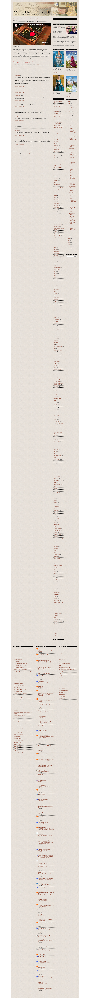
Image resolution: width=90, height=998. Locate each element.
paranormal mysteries (58, 484)
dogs (55, 275)
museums (55, 451)
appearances (56, 178)
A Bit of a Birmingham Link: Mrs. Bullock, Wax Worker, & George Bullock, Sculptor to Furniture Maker (46, 694)
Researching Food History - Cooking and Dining (46, 893)
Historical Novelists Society (19, 697)
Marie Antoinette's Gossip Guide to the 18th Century (45, 833)
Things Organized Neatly (63, 690)
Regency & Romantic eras (59, 518)
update (55, 590)
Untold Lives (40, 982)
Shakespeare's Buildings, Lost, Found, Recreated (72, 140)
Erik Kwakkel (41, 774)
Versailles (56, 598)
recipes (55, 516)
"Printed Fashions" (57, 131)
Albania (55, 157)
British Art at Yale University (19, 655)
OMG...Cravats (62, 665)
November (71, 109)
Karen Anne (17, 89)
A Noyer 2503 (40, 851)
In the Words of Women (42, 811)
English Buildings (41, 770)
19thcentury (56, 145)
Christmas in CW (57, 235)
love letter (56, 417)
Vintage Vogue (16, 759)
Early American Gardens (43, 753)
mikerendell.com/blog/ (42, 847)
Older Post (49, 151)
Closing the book (41, 932)
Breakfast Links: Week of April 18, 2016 (72, 145)
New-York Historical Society (43, 866)
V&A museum (56, 592)
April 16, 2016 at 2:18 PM (19, 127)
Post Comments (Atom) (27, 153)
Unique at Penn (41, 976)
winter (55, 617)
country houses (57, 251)
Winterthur (56, 619)
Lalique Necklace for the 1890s (72, 183)
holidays (55, 365)
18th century (56, 141)
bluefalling (17, 116)
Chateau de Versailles (18, 659)
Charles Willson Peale (58, 224)
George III (56, 329)
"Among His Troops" (58, 104)
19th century (56, 143)
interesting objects (27, 65)
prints (55, 508)
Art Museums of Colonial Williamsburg (58, 188)
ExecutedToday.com (42, 780)
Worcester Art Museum (58, 621)
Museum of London (57, 446)
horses (55, 367)
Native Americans (57, 461)
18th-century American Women (44, 654)
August (70, 115)
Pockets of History (17, 736)
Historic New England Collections (20, 693)
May (70, 121)
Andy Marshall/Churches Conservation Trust (67, 651)
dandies (55, 263)
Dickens (55, 273)
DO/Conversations (41, 741)
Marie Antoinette (57, 421)
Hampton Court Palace (58, 346)
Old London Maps (17, 730)
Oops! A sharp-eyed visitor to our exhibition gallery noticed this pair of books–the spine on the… (45, 806)
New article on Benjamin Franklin (43, 766)
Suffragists (56, 556)
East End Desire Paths (41, 911)
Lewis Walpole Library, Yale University (21, 706)
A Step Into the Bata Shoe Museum (45, 667)
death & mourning (57, 267)
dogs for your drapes (41, 967)
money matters (56, 437)
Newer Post (15, 151)
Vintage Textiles (17, 757)
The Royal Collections (18, 750)
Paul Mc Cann (17, 95)
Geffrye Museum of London (19, 685)
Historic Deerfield (57, 353)
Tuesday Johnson (62, 694)
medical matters (57, 426)
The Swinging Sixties (63, 686)
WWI (55, 633)
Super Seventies (62, 675)
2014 (69, 240)
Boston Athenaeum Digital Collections (21, 653)
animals (55, 176)
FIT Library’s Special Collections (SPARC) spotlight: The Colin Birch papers (45, 843)
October (70, 111)
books (55, 201)
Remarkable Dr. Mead (72, 193)
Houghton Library (57, 369)
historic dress (56, 355)
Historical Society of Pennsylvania (58, 360)
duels (55, 287)
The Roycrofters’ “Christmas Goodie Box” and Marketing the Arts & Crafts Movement (46, 868)
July (70, 117)
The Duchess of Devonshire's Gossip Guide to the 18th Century (45, 936)
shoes (55, 542)
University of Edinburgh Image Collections (22, 752)
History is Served (41, 794)
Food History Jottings (42, 790)
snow (55, 550)
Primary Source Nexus (42, 883)
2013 (69, 242)
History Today (16, 701)
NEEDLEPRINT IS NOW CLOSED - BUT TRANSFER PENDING (45, 862)
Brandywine (56, 205)
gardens (55, 325)
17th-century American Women (44, 649)
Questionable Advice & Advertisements (66, 669)
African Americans (57, 155)
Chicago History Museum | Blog (44, 721)
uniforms (55, 588)
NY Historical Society (58, 476)
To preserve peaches (41, 731)
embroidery (56, 299)
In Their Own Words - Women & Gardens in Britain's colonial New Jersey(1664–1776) (45, 755)
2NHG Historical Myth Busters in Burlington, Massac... (72, 202)
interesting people (57, 379)
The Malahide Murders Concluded (44, 962)
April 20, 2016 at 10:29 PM (19, 144)
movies (55, 439)
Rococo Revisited (62, 671)
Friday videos (19, 65)
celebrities (56, 218)
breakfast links (56, 207)
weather (55, 607)
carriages (55, 211)
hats (54, 348)
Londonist (16, 710)
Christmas (56, 233)
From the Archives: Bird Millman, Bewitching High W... (72, 188)
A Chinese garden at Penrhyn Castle (44, 973)
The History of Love (42, 945)
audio (55, 191)
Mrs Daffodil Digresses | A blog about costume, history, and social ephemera (45, 855)
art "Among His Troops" (58, 184)
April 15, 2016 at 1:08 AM (19, 86)
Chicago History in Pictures (64, 653)
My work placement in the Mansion (44, 682)
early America (56, 289)
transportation (56, 575)
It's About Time (41, 816)
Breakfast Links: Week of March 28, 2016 (72, 224)
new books (56, 467)
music (55, 453)
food (55, 314)
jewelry (55, 388)
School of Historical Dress (18, 740)
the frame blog (41, 939)
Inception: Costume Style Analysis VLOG (45, 726)
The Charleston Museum (63, 677)
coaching (55, 240)
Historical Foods (17, 695)
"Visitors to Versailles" (58, 137)
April (70, 124)
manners (55, 419)
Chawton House (17, 661)
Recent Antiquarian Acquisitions (44, 887)
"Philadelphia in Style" (58, 127)
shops (55, 544)
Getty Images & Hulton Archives (20, 689)
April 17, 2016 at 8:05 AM (19, 135)
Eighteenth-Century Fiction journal (45, 765)
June (70, 119)
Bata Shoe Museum (17, 651)
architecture (56, 180)
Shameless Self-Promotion (59, 538)
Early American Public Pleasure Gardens (46, 759)
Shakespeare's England (42, 899)
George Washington (57, 334)
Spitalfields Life (41, 910)
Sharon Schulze (18, 138)
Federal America (57, 307)
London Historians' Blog (43, 822)
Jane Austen (56, 386)
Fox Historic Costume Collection (58, 316)
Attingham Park (41, 681)
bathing (55, 195)
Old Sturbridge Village (58, 480)
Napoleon (56, 457)
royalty (55, 526)
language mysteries (57, 398)
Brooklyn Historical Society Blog (44, 704)
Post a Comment (16, 149)
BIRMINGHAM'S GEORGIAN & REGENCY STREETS (44, 691)
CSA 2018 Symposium (58, 255)
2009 (69, 251)
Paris (55, 486)
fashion (55, 303)
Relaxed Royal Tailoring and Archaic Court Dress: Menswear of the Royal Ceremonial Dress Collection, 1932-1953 (46, 749)
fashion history (57, 305)
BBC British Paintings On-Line (20, 648)
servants (55, 532)
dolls (55, 277)
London (55, 409)
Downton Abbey (57, 279)
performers (56, 490)
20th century (56, 147)
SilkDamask (40, 904)
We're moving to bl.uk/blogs (42, 983)
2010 (69, 248)
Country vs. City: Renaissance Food (20, 669)
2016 (69, 105)
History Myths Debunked (43, 799)
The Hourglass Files (42, 949)
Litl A (60, 661)
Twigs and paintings (41, 957)
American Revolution (58, 167)
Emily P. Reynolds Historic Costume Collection (23, 675)
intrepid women (57, 381)
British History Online (18, 657)
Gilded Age (56, 338)
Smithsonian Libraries (63, 673)
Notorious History (57, 474)
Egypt (55, 295)
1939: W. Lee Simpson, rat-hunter (43, 781)
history (55, 363)
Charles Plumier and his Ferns (43, 742)
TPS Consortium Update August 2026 (44, 884)
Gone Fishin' (56, 340)
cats (54, 215)
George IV (56, 331)
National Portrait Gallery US (19, 728)
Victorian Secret (62, 696)
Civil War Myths (41, 800)
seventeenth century (58, 534)
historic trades (56, 358)
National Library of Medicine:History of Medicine (23, 723)
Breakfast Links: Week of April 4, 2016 (72, 197)
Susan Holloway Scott (60, 28)
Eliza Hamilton (57, 297)
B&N (58, 72)
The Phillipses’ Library (42, 915)
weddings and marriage (58, 610)
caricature (56, 209)
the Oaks (55, 569)
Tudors (55, 581)
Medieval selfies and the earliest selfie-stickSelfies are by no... (44, 776)
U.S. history (56, 586)
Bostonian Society (57, 203)
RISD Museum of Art (18, 738)
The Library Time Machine (43, 956)
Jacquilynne (17, 75)
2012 (69, 244)
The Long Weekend (42, 961)
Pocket (50, 997)
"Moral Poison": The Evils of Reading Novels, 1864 (72, 218)
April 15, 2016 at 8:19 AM (19, 114)
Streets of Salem (41, 914)
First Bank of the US (58, 310)
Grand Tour (56, 342)
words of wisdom (57, 627)
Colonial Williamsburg (58, 244)
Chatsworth (40, 710)
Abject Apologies (57, 151)
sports (55, 552)
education (56, 291)
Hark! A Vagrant (62, 659)
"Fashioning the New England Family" (58, 123)
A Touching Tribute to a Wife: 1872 (44, 857)
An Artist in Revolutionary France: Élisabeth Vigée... (72, 168)
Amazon (55, 72)
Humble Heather (41, 687)
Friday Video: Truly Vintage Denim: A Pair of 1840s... (72, 150)
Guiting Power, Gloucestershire (43, 771)
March (70, 232)
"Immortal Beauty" (57, 125)
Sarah (16, 102)
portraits (55, 504)
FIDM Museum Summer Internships (44, 786)
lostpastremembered (42, 827)
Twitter (55, 583)
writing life (56, 631)
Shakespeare (56, 536)
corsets (55, 247)
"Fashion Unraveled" (58, 120)
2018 (69, 101)
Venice (55, 596)
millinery (55, 435)
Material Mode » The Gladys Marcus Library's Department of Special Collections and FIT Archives (45, 840)
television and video (58, 562)
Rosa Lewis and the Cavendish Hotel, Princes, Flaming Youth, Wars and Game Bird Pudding (46, 829)
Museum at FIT (57, 441)
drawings (55, 285)
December (71, 107)
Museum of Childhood (18, 721)
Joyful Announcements (58, 390)
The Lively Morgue (62, 684)
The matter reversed (41, 888)
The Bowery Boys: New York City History (46, 922)
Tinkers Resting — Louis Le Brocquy (44, 879)
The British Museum (17, 748)
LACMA (55, 396)
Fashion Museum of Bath (18, 683)
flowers (55, 312)
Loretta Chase (60, 26)
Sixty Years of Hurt (41, 823)
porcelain (56, 502)
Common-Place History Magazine (20, 665)
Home (32, 151)
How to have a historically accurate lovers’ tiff (45, 946)
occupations (56, 478)
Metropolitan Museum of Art (19, 66)
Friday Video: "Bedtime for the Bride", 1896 (72, 228)
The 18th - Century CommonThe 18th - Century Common (45, 920)
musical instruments (58, 455)
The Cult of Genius (62, 679)
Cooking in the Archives (42, 730)
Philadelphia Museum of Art (19, 734)
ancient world (56, 174)
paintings (56, 482)
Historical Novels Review (18, 699)
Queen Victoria (57, 510)
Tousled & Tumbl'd (62, 692)
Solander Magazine (17, 742)
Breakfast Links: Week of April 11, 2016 (72, 174)
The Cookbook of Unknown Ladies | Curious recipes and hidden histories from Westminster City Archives (45, 930)
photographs (56, 496)
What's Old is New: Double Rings (72, 135)
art (54, 182)
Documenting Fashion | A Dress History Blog (45, 746)
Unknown (17, 109)
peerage (55, 488)
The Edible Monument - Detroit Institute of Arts (46, 791)
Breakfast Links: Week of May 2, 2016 (72, 162)
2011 (69, 246)
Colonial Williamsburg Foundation (20, 663)
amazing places (57, 162)
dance (55, 261)
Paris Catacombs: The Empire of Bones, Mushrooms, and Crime (45, 989)
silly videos (56, 546)
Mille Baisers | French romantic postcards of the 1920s (44, 850)
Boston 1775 (40, 699)
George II (55, 327)
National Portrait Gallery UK (19, 725)
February (71, 234)
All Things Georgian (42, 675)
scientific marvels (57, 530)
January (70, 236)
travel (55, 577)
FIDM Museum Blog (42, 785)
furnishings (56, 321)
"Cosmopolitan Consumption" (56, 110)
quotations (56, 512)
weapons (55, 605)
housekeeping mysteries (58, 371)
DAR (55, 265)
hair (54, 344)
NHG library (56, 472)
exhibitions (56, 301)
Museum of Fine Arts (58, 443)
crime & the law (57, 253)
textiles (55, 567)
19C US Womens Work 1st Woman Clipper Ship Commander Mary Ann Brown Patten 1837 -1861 (46, 662)
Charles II (56, 222)
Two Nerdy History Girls (33, 12)
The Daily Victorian (63, 682)
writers (55, 629)
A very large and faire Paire (42, 900)
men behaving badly (58, 429)
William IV (56, 615)
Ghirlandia (61, 657)
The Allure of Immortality (42, 722)
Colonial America (57, 242)
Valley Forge (56, 594)
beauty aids (56, 199)
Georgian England (57, 336)
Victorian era (56, 600)
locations (55, 407)
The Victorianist (62, 688)
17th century (56, 139)
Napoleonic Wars (57, 459)
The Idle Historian (41, 954)
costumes (55, 249)
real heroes (56, 514)
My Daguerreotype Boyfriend (64, 663)
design (55, 271)
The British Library (17, 746)
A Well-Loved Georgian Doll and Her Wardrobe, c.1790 (72, 208)
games (55, 323)
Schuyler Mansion (57, 528)
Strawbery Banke (57, 554)
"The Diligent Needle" (58, 133)
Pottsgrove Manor (57, 506)
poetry (55, 498)
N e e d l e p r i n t (41, 861)
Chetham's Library (42, 716)
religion (55, 522)
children (55, 231)
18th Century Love (62, 648)
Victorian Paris (41, 987)
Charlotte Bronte (57, 226)
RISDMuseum (56, 524)
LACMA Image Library (18, 704)
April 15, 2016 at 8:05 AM (19, 106)
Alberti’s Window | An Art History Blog (46, 673)
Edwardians (56, 293)
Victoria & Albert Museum (19, 754)
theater (55, 571)
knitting (55, 394)
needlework (56, 465)
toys (54, 573)
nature (55, 463)
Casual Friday (56, 213)
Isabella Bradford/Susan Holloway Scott (39, 65)
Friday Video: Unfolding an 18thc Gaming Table (26, 19)
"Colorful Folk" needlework (57, 107)
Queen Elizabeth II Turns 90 (72, 155)
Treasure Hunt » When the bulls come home (45, 971)
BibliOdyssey (40, 686)
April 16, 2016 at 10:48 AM (19, 120)
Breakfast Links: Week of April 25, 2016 (72, 127)
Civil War (56, 237)
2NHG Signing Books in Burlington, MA (72, 131)
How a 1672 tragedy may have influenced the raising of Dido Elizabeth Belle (45, 677)
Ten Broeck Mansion (58, 565)
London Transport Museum (57, 412)
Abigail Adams (57, 149)
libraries (55, 402)
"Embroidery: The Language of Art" (57, 114)
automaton (56, 193)
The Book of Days (17, 744)
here (22, 62)
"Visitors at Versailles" (58, 135)
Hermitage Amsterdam (18, 691)
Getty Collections (17, 687)
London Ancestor (17, 708)
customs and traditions (58, 257)
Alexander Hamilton (58, 159)
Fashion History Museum (18, 681)
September (71, 113)
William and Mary (57, 613)
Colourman (61, 655)
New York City (57, 470)
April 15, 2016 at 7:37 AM (19, 100)
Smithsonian (56, 548)
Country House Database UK (19, 667)
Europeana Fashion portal (18, 677)
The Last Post (40, 717)
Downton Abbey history (58, 281)
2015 (69, 238)
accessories (56, 153)
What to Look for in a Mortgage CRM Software (46, 950)
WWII (55, 635)
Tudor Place (56, 579)
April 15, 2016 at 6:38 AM (19, 92)
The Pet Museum (41, 966)
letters (55, 400)
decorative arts (56, 269)
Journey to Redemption (42, 795)
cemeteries (56, 220)
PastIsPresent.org (41, 872)
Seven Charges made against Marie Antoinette (45, 835)
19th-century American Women (44, 660)
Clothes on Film (41, 725)
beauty (55, 197)
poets (55, 500)
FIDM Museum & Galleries (19, 679)
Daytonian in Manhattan (43, 735)
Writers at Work (62, 698)
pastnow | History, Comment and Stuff (45, 878)
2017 (69, 103)
